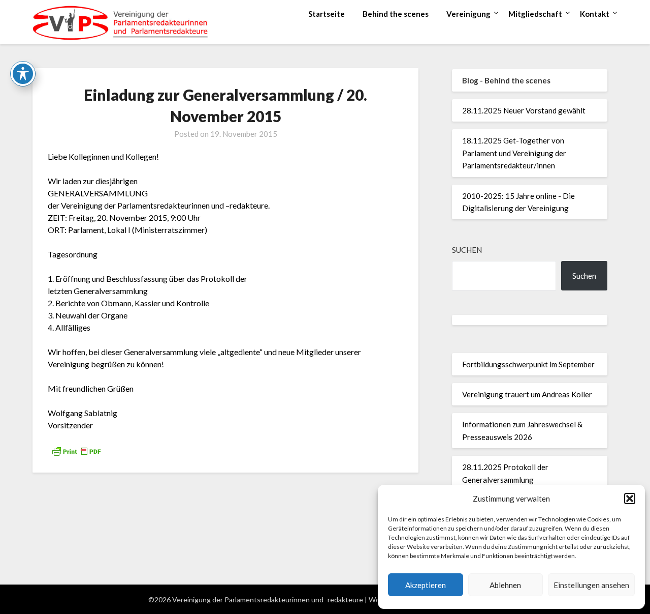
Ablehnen (505, 585)
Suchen (467, 249)
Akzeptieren (425, 585)
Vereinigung (468, 13)
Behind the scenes (396, 13)
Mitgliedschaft (535, 13)
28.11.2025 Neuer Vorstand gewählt (524, 110)
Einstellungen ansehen (591, 585)
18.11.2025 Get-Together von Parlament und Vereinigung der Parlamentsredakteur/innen (514, 153)
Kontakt (594, 13)
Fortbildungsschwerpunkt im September (528, 364)
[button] (630, 498)
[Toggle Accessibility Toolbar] (23, 74)
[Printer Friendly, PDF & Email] (76, 450)
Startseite (326, 13)
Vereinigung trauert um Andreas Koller (527, 394)
